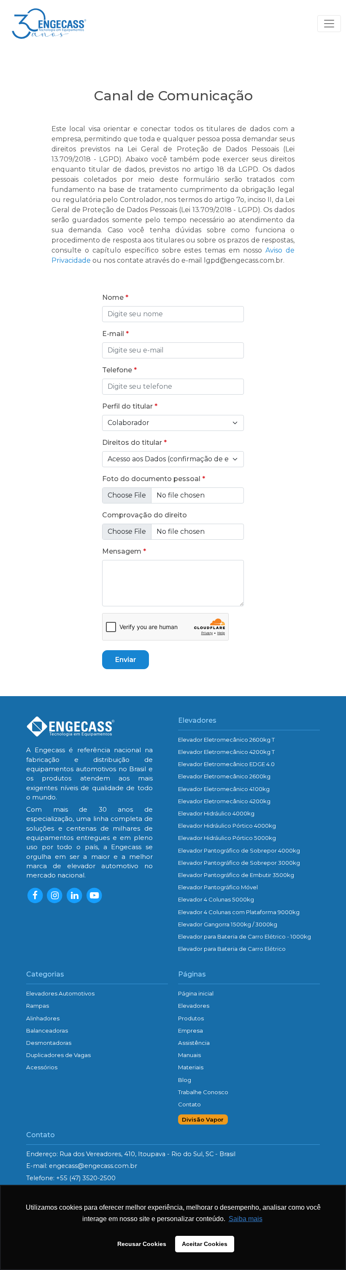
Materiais (190, 1067)
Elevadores (193, 1005)
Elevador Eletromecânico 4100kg (224, 789)
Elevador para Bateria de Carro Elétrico (232, 948)
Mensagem (121, 551)
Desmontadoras (48, 1042)
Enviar (125, 660)
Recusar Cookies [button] (141, 1243)
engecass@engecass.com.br (93, 1166)
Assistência (194, 1042)
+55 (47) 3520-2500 (86, 1178)
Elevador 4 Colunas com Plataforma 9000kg (239, 912)
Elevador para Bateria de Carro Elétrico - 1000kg (244, 936)
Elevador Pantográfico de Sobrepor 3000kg (239, 862)
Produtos (191, 1018)
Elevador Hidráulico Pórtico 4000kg (227, 825)
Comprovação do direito (144, 515)
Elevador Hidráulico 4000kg (216, 813)
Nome (113, 297)
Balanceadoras (47, 1030)
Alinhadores (42, 1018)
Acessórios (41, 1067)
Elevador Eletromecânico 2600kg (224, 776)
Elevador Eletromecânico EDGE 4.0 (226, 764)
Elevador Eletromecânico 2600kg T (226, 739)
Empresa (190, 1030)
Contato (189, 1104)
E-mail (113, 334)
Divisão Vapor (203, 1119)
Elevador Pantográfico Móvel (218, 887)
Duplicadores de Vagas (58, 1055)
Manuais (189, 1055)
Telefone (117, 370)
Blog (184, 1079)
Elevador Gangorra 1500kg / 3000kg (227, 924)
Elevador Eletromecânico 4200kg (224, 801)
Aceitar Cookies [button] (204, 1243)
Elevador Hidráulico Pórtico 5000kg (227, 837)
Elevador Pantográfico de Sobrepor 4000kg (239, 850)
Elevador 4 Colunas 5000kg (216, 899)
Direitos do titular (132, 443)
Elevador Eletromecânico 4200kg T (226, 751)
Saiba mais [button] (245, 1218)
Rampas (37, 1005)
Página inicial (196, 993)
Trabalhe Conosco (203, 1092)
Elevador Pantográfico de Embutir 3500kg (236, 875)
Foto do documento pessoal (151, 479)
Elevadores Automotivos (60, 993)
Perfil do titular (127, 406)
